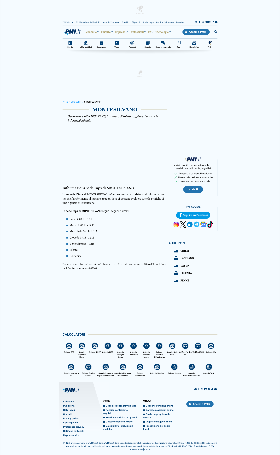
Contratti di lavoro (165, 22)
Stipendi (136, 22)
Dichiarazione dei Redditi (88, 22)
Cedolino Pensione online (159, 405)
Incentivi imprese (111, 22)
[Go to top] (241, 444)
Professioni (137, 32)
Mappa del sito (71, 435)
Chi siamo (68, 401)
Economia (91, 32)
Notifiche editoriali (73, 431)
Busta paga (148, 22)
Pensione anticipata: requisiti (115, 412)
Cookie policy (70, 422)
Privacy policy (71, 418)
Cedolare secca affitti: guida (121, 405)
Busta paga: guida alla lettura (156, 416)
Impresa (120, 32)
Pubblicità (69, 405)
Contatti (67, 414)
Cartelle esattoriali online (160, 410)
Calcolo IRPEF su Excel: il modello (118, 428)
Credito (125, 22)
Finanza (106, 32)
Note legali (69, 410)
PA (149, 32)
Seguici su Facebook (195, 215)
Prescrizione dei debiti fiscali (156, 428)
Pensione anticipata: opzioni (121, 417)
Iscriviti (193, 189)
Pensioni (180, 22)
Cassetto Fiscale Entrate (119, 421)
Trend (66, 22)
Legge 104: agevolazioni (159, 421)
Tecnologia (162, 32)
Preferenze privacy (73, 427)
